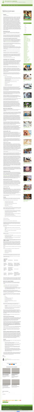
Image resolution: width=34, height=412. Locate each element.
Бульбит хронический (14, 385)
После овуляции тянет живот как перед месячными (6, 385)
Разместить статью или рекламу (21, 405)
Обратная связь (7, 405)
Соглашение (15, 405)
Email (9, 392)
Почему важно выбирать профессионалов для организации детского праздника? (27, 200)
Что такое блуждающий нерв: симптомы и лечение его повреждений (15, 374)
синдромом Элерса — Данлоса (6, 175)
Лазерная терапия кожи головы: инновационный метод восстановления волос (27, 163)
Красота (11, 5)
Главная (4, 5)
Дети (6, 5)
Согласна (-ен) (18, 411)
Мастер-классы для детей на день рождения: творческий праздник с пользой (27, 191)
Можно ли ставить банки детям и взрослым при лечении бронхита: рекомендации (6, 374)
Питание (14, 5)
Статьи (17, 5)
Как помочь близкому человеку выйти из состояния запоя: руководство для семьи (27, 80)
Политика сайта (11, 405)
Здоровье (9, 5)
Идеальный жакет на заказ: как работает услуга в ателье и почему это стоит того (27, 99)
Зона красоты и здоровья (11, 1)
